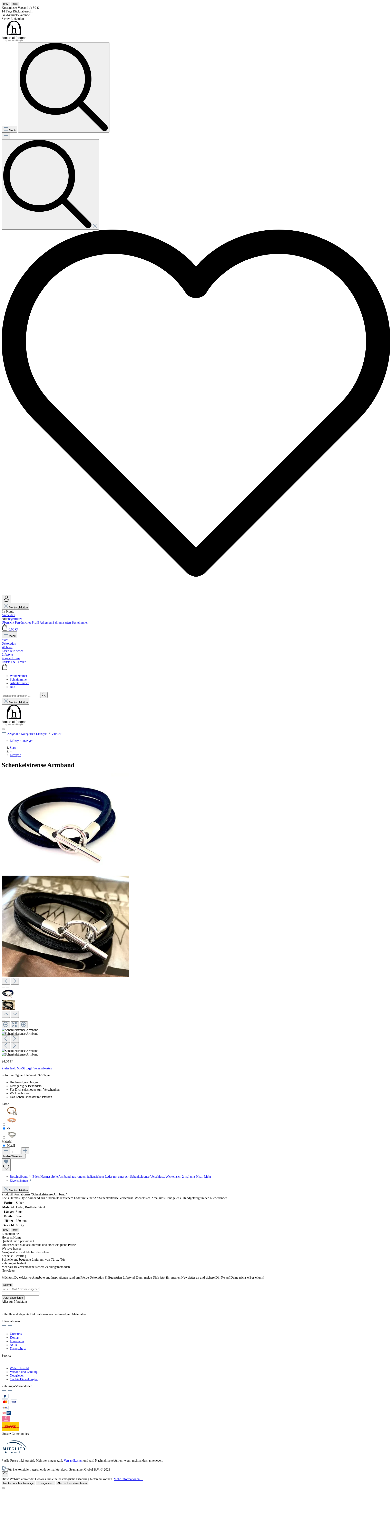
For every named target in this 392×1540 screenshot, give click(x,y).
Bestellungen (80, 622)
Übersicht (8, 622)
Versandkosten (73, 1460)
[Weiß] (12, 1137)
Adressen (46, 622)
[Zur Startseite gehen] (14, 40)
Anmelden (8, 615)
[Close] (3, 1020)
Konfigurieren (45, 1483)
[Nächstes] (15, 981)
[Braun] (12, 1115)
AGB (13, 1345)
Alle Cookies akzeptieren (72, 1483)
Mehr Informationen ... (128, 1479)
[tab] (110, 1176)
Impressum (17, 1341)
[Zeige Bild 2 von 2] (7, 987)
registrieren (15, 618)
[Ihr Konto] (6, 599)
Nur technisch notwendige (18, 1483)
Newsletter (17, 1375)
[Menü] (6, 136)
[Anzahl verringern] (6, 1150)
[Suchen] (50, 184)
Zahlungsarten (62, 622)
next (15, 3)
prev (5, 3)
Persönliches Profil (27, 622)
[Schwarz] (8, 1128)
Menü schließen (18, 607)
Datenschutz (18, 1348)
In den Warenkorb (13, 1156)
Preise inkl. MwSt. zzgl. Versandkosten (27, 1068)
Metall (11, 1145)
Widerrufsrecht (19, 1368)
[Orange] (12, 1124)
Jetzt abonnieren (13, 1297)
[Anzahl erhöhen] (25, 1150)
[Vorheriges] (6, 981)
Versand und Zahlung (24, 1372)
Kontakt (15, 1337)
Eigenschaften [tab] (19, 1180)
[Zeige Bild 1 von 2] (3, 987)
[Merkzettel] (196, 593)
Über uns (16, 1334)
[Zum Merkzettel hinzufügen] (6, 1164)
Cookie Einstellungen (24, 1379)
